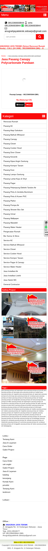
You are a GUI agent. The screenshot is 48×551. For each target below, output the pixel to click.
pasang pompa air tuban (28, 424)
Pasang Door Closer (12, 152)
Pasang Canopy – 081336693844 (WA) (24, 94)
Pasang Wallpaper (11, 218)
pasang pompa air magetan (17, 411)
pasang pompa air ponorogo (10, 418)
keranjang (7, 478)
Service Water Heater (12, 267)
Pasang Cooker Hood (12, 148)
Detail (21, 105)
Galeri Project (8, 450)
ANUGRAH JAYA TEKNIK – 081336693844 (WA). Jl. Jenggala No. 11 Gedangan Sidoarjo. (26, 546)
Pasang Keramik (10, 157)
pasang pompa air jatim (33, 403)
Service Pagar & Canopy (13, 262)
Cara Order (7, 446)
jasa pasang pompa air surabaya (25, 396)
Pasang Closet (9, 144)
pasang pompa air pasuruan (36, 416)
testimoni (6, 492)
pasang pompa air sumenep (17, 422)
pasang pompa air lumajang (10, 409)
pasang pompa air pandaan (18, 416)
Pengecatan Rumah (11, 232)
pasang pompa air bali (19, 398)
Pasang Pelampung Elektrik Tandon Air (19, 188)
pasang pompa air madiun (28, 409)
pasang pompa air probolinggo (29, 418)
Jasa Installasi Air (10, 271)
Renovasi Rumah (10, 122)
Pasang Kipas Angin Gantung (15, 161)
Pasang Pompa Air (11, 205)
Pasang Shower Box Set (13, 210)
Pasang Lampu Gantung (13, 174)
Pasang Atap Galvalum (13, 130)
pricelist (6, 485)
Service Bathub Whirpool (13, 245)
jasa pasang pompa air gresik (33, 390)
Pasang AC (8, 126)
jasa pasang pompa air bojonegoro (12, 390)
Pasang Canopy (10, 139)
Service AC (8, 240)
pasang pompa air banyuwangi (30, 399)
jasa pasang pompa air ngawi (28, 394)
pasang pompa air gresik (17, 403)
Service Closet (9, 249)
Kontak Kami (8, 482)
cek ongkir (7, 464)
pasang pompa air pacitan (20, 414)
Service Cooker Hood (12, 254)
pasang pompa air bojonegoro (21, 401)
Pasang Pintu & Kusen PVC (15, 196)
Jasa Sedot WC (10, 280)
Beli (30, 105)
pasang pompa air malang (35, 411)
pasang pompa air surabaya (36, 422)
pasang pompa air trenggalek (10, 424)
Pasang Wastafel (10, 223)
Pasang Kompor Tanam (13, 166)
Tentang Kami (8, 439)
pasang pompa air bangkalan (10, 399)
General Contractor (11, 284)
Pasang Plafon (9, 201)
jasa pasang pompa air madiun (30, 392)
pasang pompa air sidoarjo (23, 420)
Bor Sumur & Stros (11, 236)
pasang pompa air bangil (35, 398)
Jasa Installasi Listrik (12, 276)
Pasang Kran (8, 170)
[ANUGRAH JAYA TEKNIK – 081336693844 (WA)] (24, 11)
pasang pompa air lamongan (32, 407)
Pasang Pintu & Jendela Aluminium (18, 192)
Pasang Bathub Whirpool (13, 135)
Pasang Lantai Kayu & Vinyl (15, 179)
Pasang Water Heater (12, 227)
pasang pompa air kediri (15, 407)
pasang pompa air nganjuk (28, 413)
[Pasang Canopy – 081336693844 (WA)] (24, 89)
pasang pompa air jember (23, 405)
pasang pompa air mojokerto (10, 413)
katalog (6, 475)
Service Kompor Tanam (13, 258)
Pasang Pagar (9, 183)
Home (3, 56)
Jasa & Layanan (9, 443)
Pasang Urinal (9, 214)
